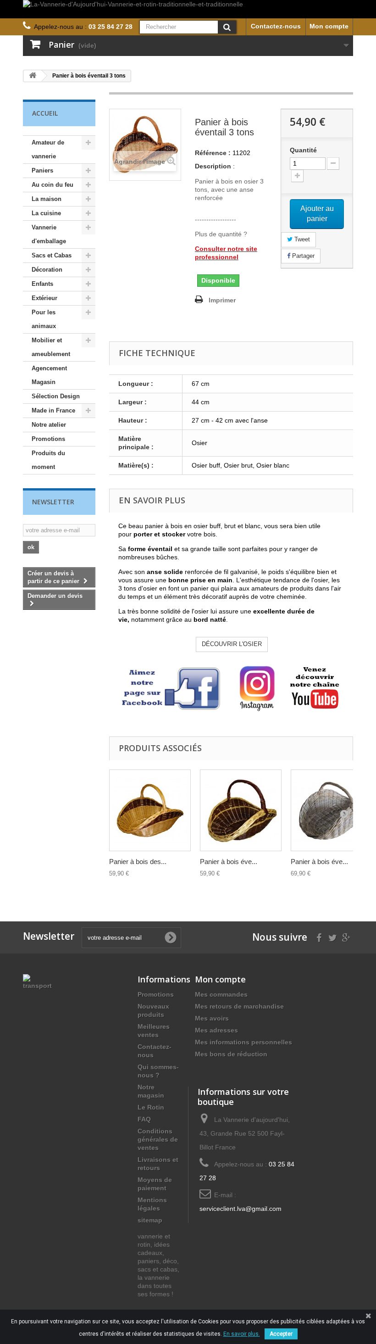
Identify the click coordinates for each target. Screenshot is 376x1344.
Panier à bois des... (137, 861)
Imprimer (222, 300)
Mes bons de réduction (231, 1054)
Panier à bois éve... (228, 861)
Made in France (53, 410)
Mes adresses (216, 1030)
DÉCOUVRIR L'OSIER (232, 644)
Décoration (47, 269)
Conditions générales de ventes (158, 1139)
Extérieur (44, 298)
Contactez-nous (276, 26)
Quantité (303, 150)
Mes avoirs (212, 1018)
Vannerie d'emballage (49, 234)
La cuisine (46, 213)
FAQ (144, 1119)
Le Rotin (151, 1107)
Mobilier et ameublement (51, 347)
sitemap (150, 1220)
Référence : (213, 152)
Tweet (301, 239)
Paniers (42, 170)
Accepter (281, 1334)
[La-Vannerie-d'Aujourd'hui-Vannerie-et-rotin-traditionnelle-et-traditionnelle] (188, 9)
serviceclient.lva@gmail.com (240, 1208)
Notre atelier (49, 424)
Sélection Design (56, 396)
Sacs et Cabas (52, 255)
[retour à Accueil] (32, 76)
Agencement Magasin (49, 375)
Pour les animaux (44, 319)
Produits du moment (48, 460)
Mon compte (329, 26)
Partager (302, 255)
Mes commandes (221, 994)
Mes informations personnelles (243, 1042)
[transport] (37, 981)
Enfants (42, 283)
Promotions (48, 438)
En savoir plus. (241, 1334)
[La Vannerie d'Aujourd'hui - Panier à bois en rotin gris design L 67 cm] (331, 810)
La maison (46, 198)
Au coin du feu (52, 184)
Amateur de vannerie (48, 149)
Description (213, 166)
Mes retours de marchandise (239, 1006)
